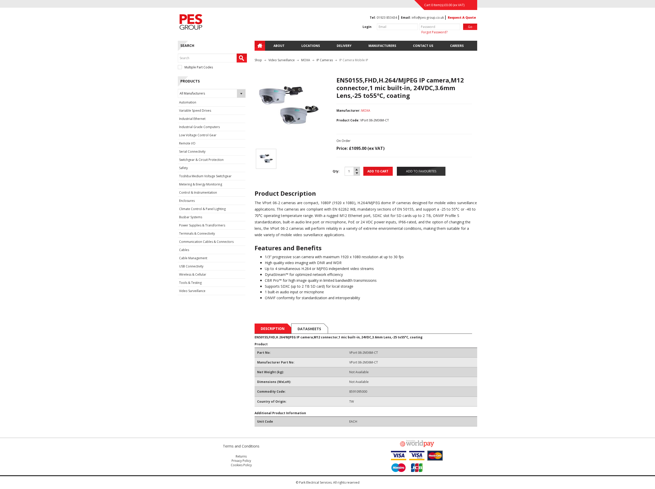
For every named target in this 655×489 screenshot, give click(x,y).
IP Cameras (324, 60)
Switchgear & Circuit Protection (201, 160)
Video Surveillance (192, 291)
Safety (183, 168)
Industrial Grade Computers (199, 127)
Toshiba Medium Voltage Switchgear (205, 176)
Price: (342, 148)
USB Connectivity (191, 266)
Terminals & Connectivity (197, 233)
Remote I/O (187, 143)
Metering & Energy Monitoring (200, 184)
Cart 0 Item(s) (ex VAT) (444, 5)
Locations (310, 46)
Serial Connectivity (192, 151)
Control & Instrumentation (198, 192)
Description (273, 328)
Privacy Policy (241, 461)
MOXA (305, 60)
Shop (258, 60)
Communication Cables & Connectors (206, 242)
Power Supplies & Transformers (202, 225)
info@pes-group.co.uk (428, 17)
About (279, 46)
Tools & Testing (190, 282)
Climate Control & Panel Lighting (202, 209)
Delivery (344, 46)
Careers (457, 46)
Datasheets (309, 328)
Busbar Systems (190, 217)
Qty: (336, 171)
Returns (241, 456)
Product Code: (347, 120)
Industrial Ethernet (192, 119)
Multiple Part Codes (198, 67)
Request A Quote (462, 17)
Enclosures (187, 201)
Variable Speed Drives (195, 110)
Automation (187, 102)
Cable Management (193, 258)
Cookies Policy (241, 465)
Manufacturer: (348, 110)
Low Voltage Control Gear (197, 135)
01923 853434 (387, 17)
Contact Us (423, 46)
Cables (184, 250)
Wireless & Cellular (192, 274)
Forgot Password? (434, 32)
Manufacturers (382, 46)
